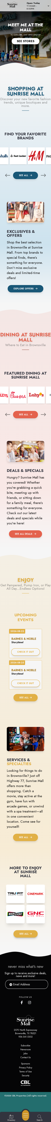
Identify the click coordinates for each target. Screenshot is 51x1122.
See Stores (25, 41)
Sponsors (25, 1063)
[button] (38, 5)
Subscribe (25, 1045)
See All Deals (23, 534)
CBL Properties (19, 1095)
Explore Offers (24, 288)
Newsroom (25, 1049)
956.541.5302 (26, 1036)
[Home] (13, 5)
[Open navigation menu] (25, 1115)
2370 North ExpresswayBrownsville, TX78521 (25, 1031)
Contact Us (25, 1057)
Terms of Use (25, 1071)
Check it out (25, 652)
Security (25, 1075)
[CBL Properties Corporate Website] (25, 1083)
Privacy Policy (25, 1067)
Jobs (26, 1053)
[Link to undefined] (18, 156)
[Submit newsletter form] (42, 984)
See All (24, 175)
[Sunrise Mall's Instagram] (29, 1002)
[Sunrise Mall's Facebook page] (22, 1002)
